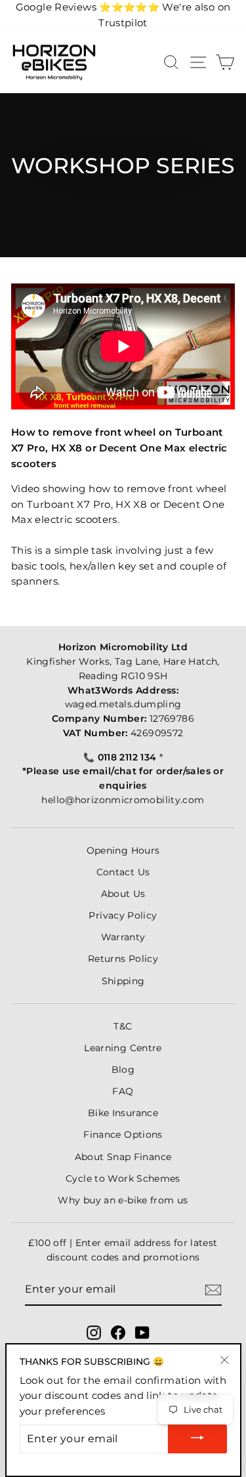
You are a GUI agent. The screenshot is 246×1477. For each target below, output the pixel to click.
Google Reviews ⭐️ (87, 7)
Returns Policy (123, 958)
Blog (123, 1069)
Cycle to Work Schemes (123, 1178)
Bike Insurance (123, 1113)
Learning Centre (123, 1048)
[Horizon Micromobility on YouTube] (142, 1332)
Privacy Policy (123, 915)
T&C (122, 1026)
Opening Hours (123, 850)
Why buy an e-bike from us (123, 1200)
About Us (123, 893)
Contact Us (123, 872)
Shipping (123, 981)
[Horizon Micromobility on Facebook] (118, 1332)
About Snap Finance (123, 1157)
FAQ (122, 1091)
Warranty (123, 937)
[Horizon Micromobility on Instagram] (94, 1332)
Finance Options (123, 1134)
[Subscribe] (213, 1290)
